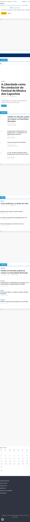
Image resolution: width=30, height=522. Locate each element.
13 (14, 458)
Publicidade (3, 493)
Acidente (2, 300)
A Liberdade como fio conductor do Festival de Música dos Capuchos (13, 89)
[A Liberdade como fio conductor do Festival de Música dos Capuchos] (15, 63)
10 (1, 458)
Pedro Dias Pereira (12, 146)
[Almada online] (1, 55)
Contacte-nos (3, 485)
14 (18, 458)
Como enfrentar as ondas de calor (14, 203)
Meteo (2, 201)
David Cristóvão (12, 125)
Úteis (2, 197)
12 (10, 458)
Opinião (3, 112)
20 (14, 461)
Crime (1, 290)
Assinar (4, 13)
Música (3, 81)
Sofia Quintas (13, 96)
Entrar (9, 13)
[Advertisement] (15, 35)
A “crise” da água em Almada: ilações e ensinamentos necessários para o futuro (18, 153)
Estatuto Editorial (4, 481)
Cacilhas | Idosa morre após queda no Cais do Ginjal (14, 301)
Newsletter (3, 488)
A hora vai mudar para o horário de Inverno (11, 224)
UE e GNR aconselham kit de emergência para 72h (13, 217)
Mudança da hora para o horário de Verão (11, 211)
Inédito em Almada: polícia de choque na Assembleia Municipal (18, 119)
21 (18, 461)
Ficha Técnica (3, 483)
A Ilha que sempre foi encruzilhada (16, 142)
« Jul (1, 470)
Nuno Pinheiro (11, 138)
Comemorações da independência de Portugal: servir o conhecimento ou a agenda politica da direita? (17, 132)
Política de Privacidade (6, 490)
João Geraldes (11, 157)
